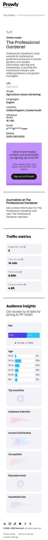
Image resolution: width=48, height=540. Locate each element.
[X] (30, 523)
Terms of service (25, 534)
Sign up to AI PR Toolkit (24, 177)
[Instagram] (9, 523)
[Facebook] (25, 523)
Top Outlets (9, 15)
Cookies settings (10, 537)
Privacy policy (9, 534)
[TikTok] (15, 523)
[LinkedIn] (4, 523)
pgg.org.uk (12, 86)
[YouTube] (20, 523)
